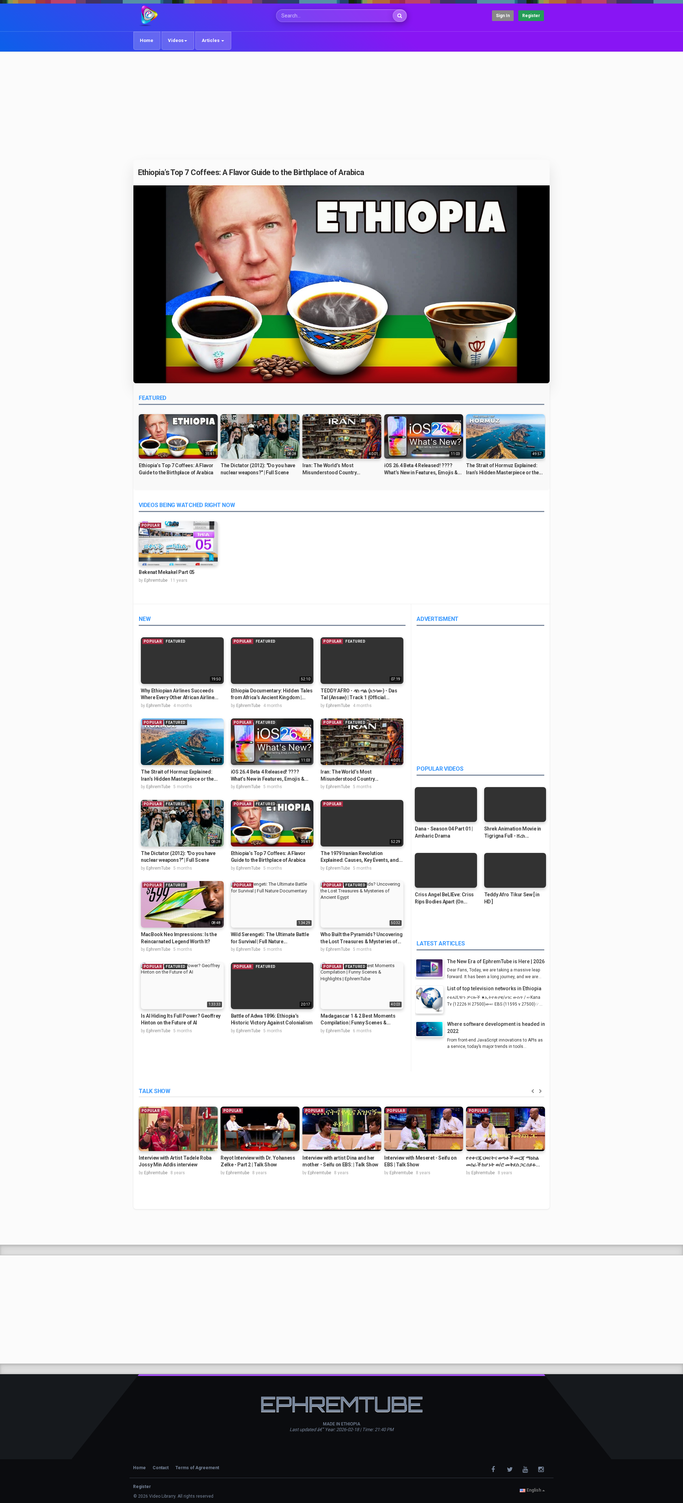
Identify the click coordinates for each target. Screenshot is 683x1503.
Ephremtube (156, 580)
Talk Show (154, 1091)
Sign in (503, 15)
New (144, 619)
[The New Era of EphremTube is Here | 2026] (431, 969)
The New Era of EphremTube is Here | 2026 (496, 961)
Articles (211, 40)
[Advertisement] (341, 105)
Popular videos (440, 768)
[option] (178, 448)
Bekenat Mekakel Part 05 (167, 572)
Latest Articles (441, 943)
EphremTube (158, 705)
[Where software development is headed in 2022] (431, 1030)
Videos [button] (176, 40)
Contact (161, 1467)
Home (146, 40)
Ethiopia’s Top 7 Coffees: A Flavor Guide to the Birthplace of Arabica (251, 172)
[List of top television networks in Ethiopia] (431, 1000)
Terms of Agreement (197, 1467)
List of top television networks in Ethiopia (494, 988)
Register (531, 15)
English (533, 1490)
